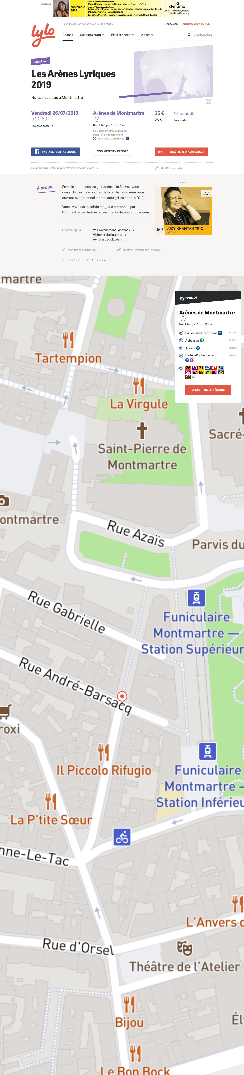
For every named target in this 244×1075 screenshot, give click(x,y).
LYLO (43, 35)
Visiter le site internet (107, 235)
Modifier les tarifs (171, 168)
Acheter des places (106, 239)
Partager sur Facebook (59, 152)
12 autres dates (40, 125)
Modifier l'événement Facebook (142, 250)
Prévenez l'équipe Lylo (62, 168)
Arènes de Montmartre (118, 113)
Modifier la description (82, 250)
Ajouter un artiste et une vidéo (87, 260)
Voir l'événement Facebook (111, 230)
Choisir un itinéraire (208, 390)
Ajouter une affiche (192, 101)
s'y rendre (112, 151)
